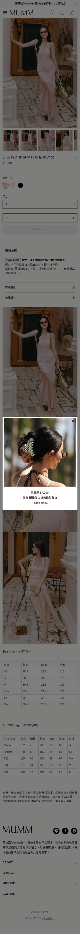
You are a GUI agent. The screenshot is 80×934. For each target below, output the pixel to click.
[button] (73, 421)
